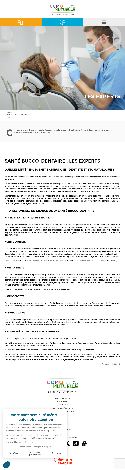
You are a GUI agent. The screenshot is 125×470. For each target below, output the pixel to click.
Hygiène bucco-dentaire (17, 115)
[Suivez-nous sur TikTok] (76, 444)
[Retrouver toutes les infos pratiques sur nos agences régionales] (62, 22)
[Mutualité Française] (62, 458)
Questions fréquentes (62, 408)
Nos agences (62, 401)
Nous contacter (62, 398)
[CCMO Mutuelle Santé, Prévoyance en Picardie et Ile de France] (62, 15)
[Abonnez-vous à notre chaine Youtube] (84, 444)
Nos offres (63, 405)
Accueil (9, 112)
